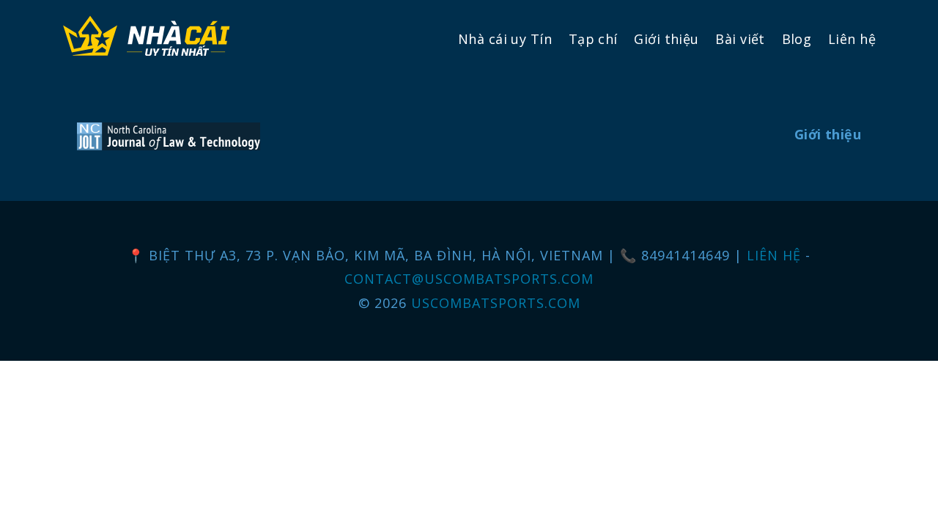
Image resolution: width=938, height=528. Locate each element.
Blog (797, 39)
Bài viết (739, 39)
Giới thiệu (666, 39)
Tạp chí (593, 39)
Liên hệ (852, 39)
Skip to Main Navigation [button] (79, 12)
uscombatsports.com (495, 303)
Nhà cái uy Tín (505, 39)
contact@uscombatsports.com (469, 278)
